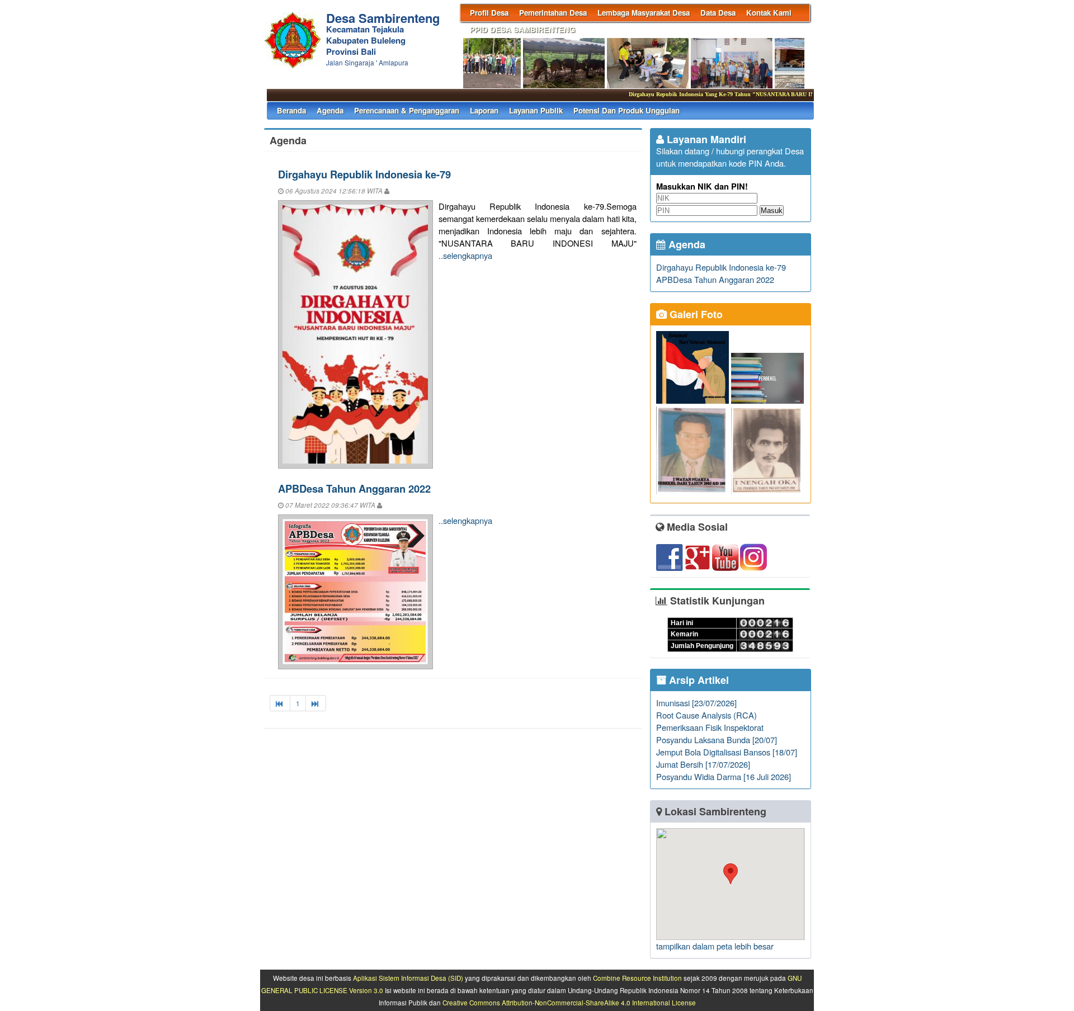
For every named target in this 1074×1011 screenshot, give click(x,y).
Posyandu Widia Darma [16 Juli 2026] (723, 776)
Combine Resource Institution (637, 978)
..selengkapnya (465, 255)
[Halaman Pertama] (280, 703)
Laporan (484, 110)
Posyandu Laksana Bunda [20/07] (716, 739)
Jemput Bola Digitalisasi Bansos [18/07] (726, 752)
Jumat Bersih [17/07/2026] (703, 764)
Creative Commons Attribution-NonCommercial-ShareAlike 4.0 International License (569, 1002)
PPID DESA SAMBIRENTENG (522, 29)
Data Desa (718, 12)
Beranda (291, 110)
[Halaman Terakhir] (315, 703)
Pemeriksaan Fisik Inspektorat (710, 727)
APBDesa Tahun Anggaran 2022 (354, 488)
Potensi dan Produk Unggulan (626, 110)
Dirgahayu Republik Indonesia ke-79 (364, 174)
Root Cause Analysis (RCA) (706, 715)
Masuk (772, 210)
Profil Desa (489, 12)
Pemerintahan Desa (553, 12)
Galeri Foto (695, 314)
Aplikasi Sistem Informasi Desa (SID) (408, 978)
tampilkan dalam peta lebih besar (715, 946)
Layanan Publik (536, 110)
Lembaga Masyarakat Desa (643, 12)
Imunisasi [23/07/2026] (696, 702)
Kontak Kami (769, 12)
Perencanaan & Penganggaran (406, 110)
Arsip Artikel (697, 680)
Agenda (330, 110)
